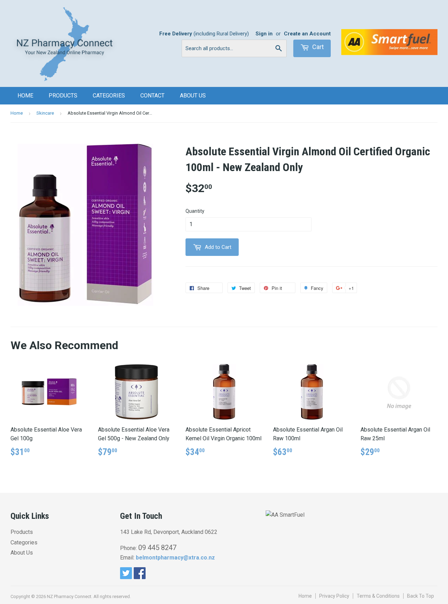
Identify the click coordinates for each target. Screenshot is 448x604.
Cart (317, 46)
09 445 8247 (157, 547)
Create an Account (307, 33)
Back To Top (420, 596)
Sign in (264, 33)
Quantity (195, 211)
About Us (193, 95)
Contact (152, 95)
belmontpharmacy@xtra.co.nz (175, 557)
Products (63, 95)
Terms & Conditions (378, 596)
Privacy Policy (334, 596)
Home (25, 95)
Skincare (45, 113)
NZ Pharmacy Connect (69, 596)
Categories (109, 95)
